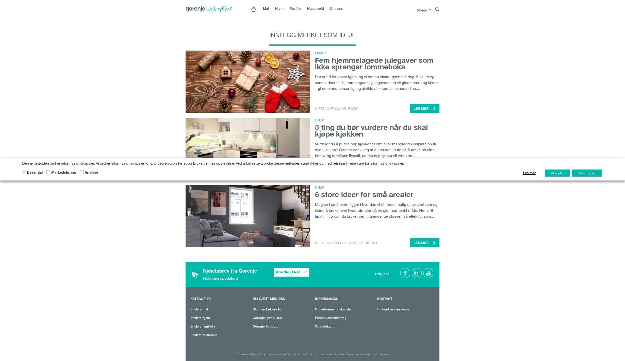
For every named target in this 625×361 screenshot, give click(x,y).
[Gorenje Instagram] (417, 273)
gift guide (336, 108)
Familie (295, 9)
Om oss (336, 9)
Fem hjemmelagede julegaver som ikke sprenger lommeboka (374, 65)
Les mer (529, 173)
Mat (266, 9)
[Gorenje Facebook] (405, 273)
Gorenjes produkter (267, 318)
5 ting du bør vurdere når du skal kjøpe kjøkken (371, 132)
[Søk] (437, 9)
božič (353, 108)
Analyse (91, 173)
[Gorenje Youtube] (428, 273)
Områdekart (324, 327)
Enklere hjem (200, 318)
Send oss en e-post (395, 309)
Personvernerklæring (330, 318)
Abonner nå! (288, 272)
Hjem (279, 9)
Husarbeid (315, 9)
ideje (319, 243)
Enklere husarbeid (203, 335)
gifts (320, 108)
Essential (35, 173)
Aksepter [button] (557, 173)
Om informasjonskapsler (333, 309)
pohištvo (368, 243)
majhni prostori (342, 243)
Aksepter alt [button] (586, 173)
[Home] (253, 9)
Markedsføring (63, 173)
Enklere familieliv (202, 327)
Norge (422, 10)
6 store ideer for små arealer (364, 195)
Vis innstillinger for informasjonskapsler (318, 354)
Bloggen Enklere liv (267, 309)
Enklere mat (199, 309)
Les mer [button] (422, 109)
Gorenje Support (265, 327)
